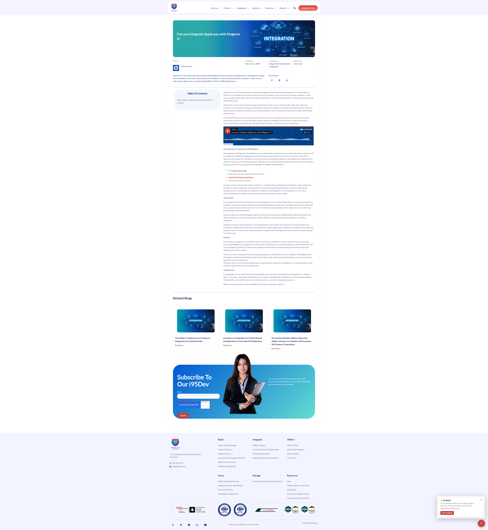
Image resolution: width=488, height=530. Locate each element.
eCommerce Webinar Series (298, 494)
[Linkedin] (197, 524)
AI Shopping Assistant (261, 454)
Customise (20, 521)
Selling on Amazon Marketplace (230, 485)
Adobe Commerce (225, 449)
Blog (271, 64)
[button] (219, 8)
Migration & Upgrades (227, 466)
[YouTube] (205, 524)
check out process (239, 171)
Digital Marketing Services (228, 481)
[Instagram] (189, 524)
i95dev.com (313, 523)
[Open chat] (481, 523)
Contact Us (291, 458)
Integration (274, 66)
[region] (33, 513)
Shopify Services (224, 454)
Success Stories (293, 454)
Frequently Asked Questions (298, 498)
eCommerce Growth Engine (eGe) (266, 449)
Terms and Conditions (237, 524)
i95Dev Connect (259, 445)
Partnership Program (295, 449)
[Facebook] (172, 524)
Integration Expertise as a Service (266, 458)
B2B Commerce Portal (227, 462)
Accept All (45, 521)
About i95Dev (292, 445)
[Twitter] (181, 524)
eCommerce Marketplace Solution (231, 458)
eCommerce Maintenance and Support (268, 481)
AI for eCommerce (225, 490)
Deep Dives (291, 490)
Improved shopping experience (241, 177)
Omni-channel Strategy (227, 445)
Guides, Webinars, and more (298, 485)
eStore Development (282, 64)
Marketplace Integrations (228, 494)
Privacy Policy (253, 524)
